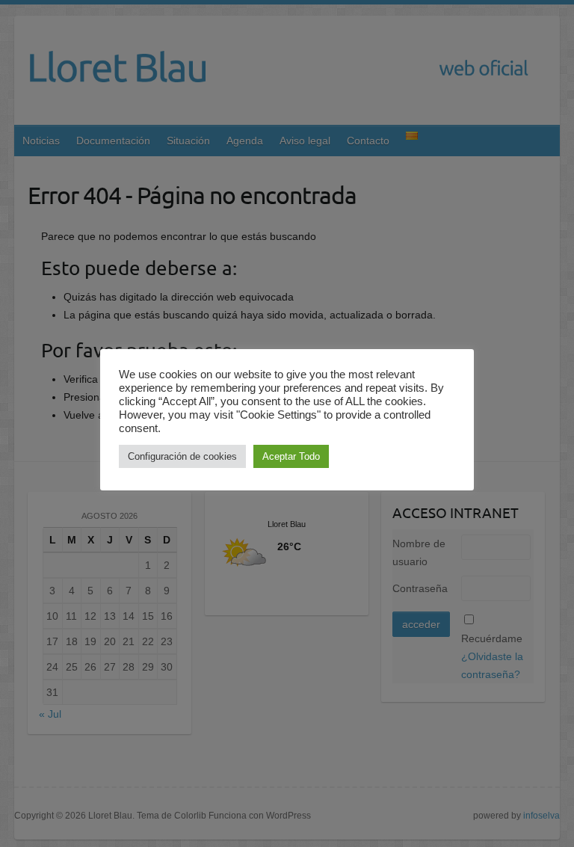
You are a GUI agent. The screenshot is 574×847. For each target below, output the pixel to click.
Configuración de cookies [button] (182, 456)
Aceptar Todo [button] (291, 456)
